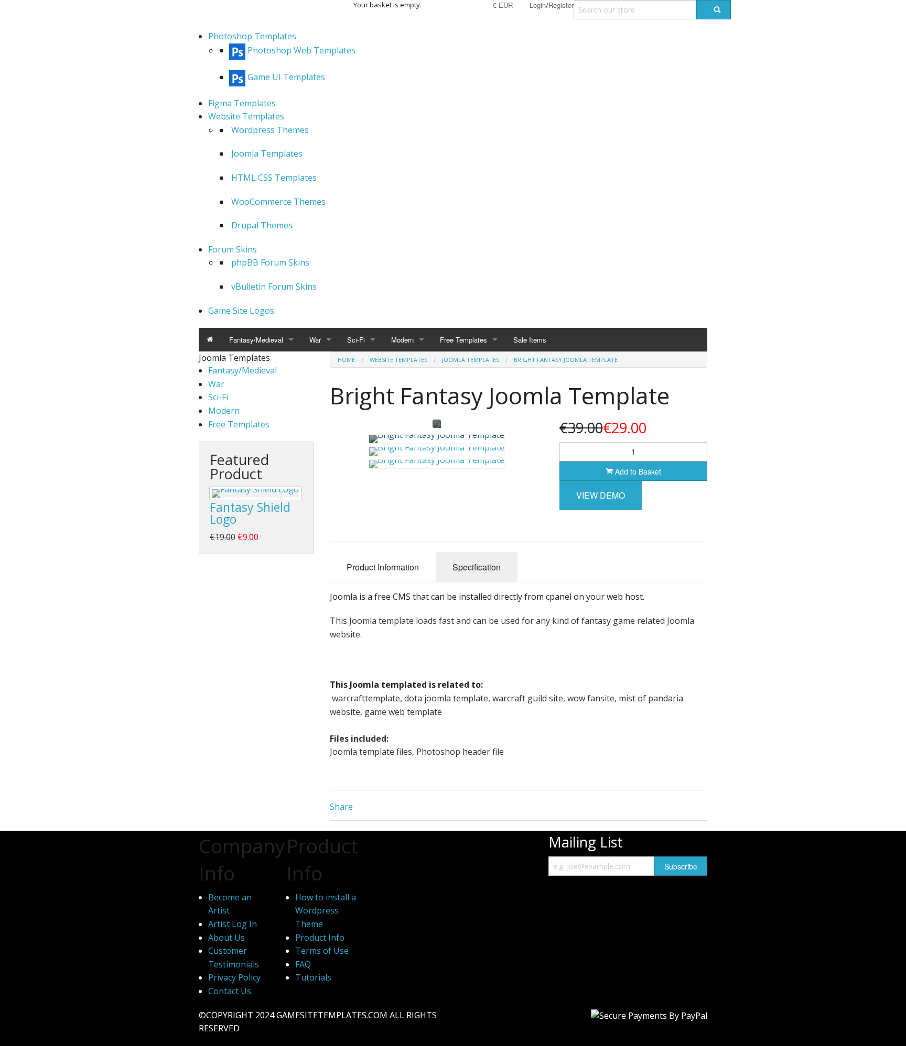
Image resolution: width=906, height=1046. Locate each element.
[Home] (210, 339)
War (315, 340)
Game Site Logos (241, 310)
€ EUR (503, 5)
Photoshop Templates (252, 36)
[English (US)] (457, 5)
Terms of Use (322, 950)
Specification (476, 567)
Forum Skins (232, 249)
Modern (402, 340)
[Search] (713, 9)
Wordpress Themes (270, 130)
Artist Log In (232, 924)
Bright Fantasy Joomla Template (566, 360)
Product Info (319, 937)
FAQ (303, 964)
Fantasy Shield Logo (250, 513)
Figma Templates (242, 103)
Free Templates (463, 340)
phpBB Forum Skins (270, 262)
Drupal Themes (262, 225)
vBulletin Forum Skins (274, 286)
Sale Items (529, 340)
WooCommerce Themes (278, 201)
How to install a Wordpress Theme (325, 910)
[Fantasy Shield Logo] (255, 493)
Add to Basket (637, 471)
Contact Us (229, 991)
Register (561, 5)
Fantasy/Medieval (256, 340)
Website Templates (246, 116)
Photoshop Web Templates (301, 50)
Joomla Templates (267, 153)
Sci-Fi (356, 340)
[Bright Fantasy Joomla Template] (436, 439)
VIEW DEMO (600, 495)
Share (341, 806)
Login (538, 5)
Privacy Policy (234, 977)
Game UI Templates (286, 77)
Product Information (383, 567)
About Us (226, 937)
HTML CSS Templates (274, 177)
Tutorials (313, 977)
